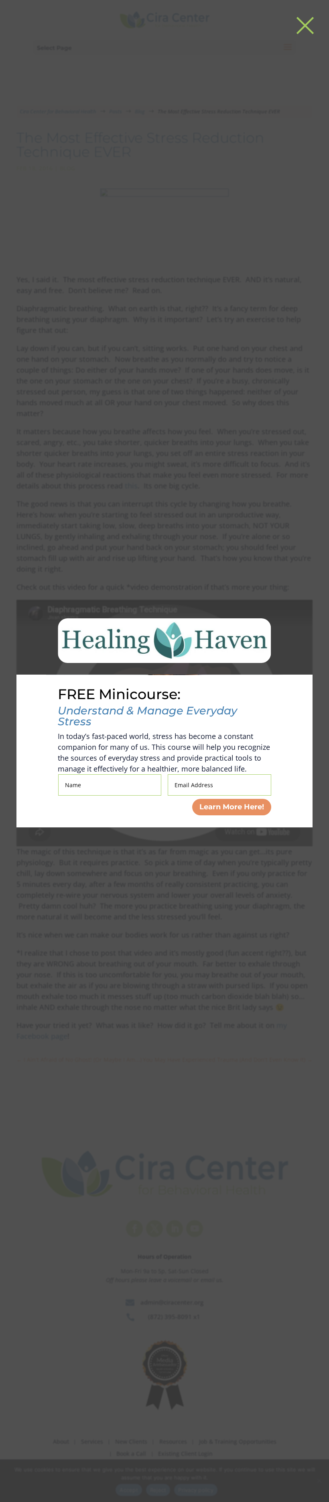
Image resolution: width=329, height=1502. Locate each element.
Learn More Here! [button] (231, 806)
